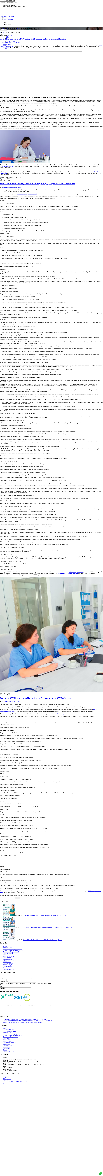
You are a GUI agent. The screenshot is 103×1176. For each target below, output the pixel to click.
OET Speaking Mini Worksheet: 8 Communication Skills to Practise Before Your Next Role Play (47, 927)
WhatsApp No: (4, 981)
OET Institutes (7, 957)
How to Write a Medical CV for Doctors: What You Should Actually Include (42, 940)
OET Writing (16, 42)
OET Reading (7, 962)
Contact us (6, 1077)
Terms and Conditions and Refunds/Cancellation (15, 1081)
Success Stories (7, 44)
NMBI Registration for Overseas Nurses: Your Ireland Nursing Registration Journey (44, 915)
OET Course (7, 954)
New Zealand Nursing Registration (12, 949)
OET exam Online (8, 956)
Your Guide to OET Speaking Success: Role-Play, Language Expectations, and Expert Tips (37, 184)
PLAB (5, 967)
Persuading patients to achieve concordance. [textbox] (41, 983)
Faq (4, 1083)
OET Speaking (17, 187)
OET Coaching (8, 953)
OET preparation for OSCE (10, 960)
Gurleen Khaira (6, 42)
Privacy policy (7, 1079)
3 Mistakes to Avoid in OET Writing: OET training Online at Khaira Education (33, 39)
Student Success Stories (9, 969)
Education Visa (7, 947)
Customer (5, 1080)
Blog (7, 37)
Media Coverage (10, 41)
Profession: (3, 985)
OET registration (8, 963)
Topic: (26, 983)
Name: (2, 978)
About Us (5, 1076)
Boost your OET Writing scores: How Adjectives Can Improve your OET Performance (36, 698)
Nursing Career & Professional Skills (13, 950)
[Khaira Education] (7, 18)
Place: (1, 986)
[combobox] (41, 983)
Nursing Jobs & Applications (11, 952)
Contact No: (3, 980)
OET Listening (7, 959)
